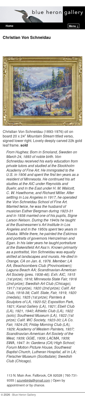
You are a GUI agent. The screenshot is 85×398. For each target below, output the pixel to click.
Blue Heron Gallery (25, 3)
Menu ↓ (74, 26)
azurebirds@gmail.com (33, 380)
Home (9, 26)
